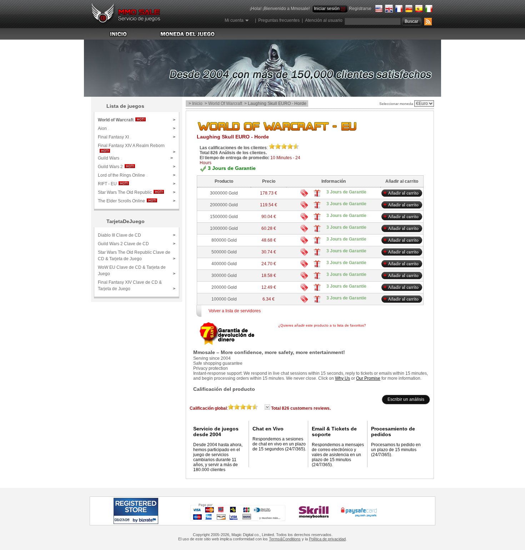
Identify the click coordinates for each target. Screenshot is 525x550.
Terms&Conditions (285, 539)
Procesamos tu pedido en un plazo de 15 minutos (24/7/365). (396, 449)
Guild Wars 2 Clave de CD (136, 243)
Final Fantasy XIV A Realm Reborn (136, 148)
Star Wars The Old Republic (136, 192)
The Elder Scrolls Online (136, 200)
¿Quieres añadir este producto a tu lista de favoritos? (346, 325)
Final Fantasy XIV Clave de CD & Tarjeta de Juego (136, 285)
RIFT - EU (136, 183)
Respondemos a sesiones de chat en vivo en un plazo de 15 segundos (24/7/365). (279, 444)
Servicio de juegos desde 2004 (216, 431)
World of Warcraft (225, 103)
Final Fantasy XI (136, 137)
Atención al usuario (323, 20)
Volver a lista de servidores (235, 310)
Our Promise (368, 378)
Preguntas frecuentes (279, 20)
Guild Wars (135, 158)
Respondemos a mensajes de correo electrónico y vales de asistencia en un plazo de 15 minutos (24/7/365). (338, 454)
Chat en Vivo (268, 429)
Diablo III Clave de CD (136, 235)
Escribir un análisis (406, 399)
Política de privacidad (327, 539)
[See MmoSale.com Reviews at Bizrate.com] (136, 511)
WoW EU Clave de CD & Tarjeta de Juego (136, 270)
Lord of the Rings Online (136, 175)
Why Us (342, 378)
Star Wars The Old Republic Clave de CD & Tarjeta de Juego (136, 255)
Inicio (197, 103)
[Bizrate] (139, 520)
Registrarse (360, 8)
